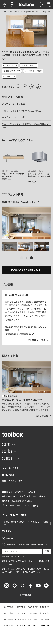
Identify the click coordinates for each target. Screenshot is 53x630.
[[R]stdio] (20, 625)
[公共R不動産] (45, 619)
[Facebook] (30, 585)
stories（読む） (15, 12)
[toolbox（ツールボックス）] (26, 4)
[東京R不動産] (8, 607)
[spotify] (46, 585)
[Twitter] (22, 585)
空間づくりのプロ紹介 (12, 481)
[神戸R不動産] (45, 613)
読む (5, 396)
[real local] (32, 625)
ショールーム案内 (10, 468)
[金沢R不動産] (8, 613)
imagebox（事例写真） (31, 12)
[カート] (11, 4)
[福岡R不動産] (8, 619)
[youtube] (38, 585)
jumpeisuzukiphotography (18, 333)
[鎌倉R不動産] (45, 607)
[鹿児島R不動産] (20, 619)
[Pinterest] (14, 585)
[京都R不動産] (20, 613)
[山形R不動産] (20, 607)
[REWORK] (45, 625)
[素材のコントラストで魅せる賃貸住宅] (26, 389)
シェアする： (8, 86)
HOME (4, 12)
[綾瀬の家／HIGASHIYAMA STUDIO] (26, 223)
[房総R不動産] (32, 607)
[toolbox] (12, 434)
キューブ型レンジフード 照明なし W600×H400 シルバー (39, 176)
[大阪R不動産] (32, 613)
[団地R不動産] (32, 619)
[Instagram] (6, 585)
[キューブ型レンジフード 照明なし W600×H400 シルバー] (39, 157)
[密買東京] (8, 625)
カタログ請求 (8, 474)
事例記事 (13, 396)
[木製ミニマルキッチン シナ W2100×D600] (13, 157)
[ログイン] (4, 4)
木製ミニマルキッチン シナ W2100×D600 (21, 110)
